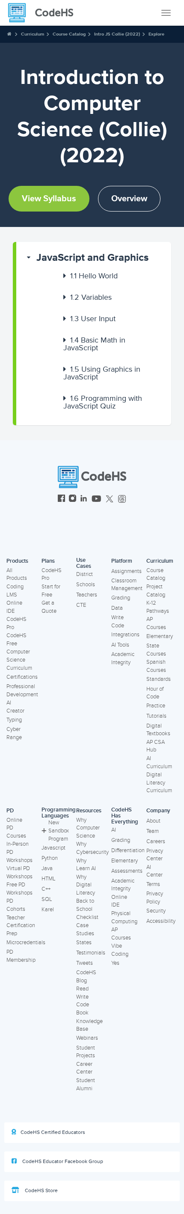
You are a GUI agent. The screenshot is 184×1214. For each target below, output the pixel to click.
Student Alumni (85, 1084)
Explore (156, 34)
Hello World (94, 275)
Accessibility (160, 921)
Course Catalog (69, 34)
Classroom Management (126, 584)
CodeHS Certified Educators (53, 1132)
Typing (14, 719)
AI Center (154, 871)
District (84, 574)
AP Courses (156, 623)
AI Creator (15, 706)
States (84, 942)
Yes (115, 963)
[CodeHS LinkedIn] (83, 499)
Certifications (22, 677)
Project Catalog (155, 590)
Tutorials (156, 716)
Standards (158, 679)
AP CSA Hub (155, 746)
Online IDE (14, 607)
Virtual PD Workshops (19, 872)
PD (10, 811)
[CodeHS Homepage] (44, 13)
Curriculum (32, 34)
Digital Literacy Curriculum (159, 782)
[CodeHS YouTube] (96, 499)
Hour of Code (154, 693)
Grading (120, 597)
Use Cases (83, 563)
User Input (93, 318)
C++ (46, 889)
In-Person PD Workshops (19, 852)
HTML (49, 878)
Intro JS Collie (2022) (117, 34)
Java (47, 868)
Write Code (117, 621)
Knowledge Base (89, 1025)
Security (156, 910)
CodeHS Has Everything (124, 816)
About (153, 820)
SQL (47, 899)
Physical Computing (124, 917)
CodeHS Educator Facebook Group (62, 1161)
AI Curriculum (159, 762)
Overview (129, 199)
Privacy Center (154, 854)
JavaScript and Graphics (92, 257)
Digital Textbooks (158, 729)
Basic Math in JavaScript (94, 343)
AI (113, 829)
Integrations (125, 634)
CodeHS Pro (16, 623)
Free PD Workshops (19, 888)
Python (50, 858)
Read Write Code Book (82, 1000)
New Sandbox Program (58, 830)
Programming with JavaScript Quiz (102, 402)
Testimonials (90, 952)
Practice (155, 705)
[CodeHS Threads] (122, 499)
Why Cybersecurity (92, 848)
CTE (81, 605)
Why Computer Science (88, 828)
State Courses (156, 649)
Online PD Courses (16, 828)
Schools (85, 584)
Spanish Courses (156, 666)
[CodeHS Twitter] (109, 499)
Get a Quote (49, 607)
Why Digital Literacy (85, 885)
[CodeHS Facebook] (61, 499)
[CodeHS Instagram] (72, 499)
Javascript (53, 847)
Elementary (159, 636)
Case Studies (85, 929)
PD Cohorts (15, 905)
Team (152, 831)
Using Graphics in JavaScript (101, 373)
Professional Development (22, 690)
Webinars (87, 1038)
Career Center (84, 1068)
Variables (91, 297)
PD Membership (21, 956)
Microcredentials (25, 942)
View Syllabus (49, 199)
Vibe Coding (119, 950)
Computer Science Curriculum (19, 659)
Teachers (86, 594)
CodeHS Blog (86, 976)
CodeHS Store (41, 1190)
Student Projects (85, 1051)
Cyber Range (14, 733)
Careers (155, 841)
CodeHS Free (16, 639)
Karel (48, 909)
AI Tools (120, 644)
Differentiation (128, 850)
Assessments (126, 871)
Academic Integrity (122, 658)
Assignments (126, 571)
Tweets (84, 963)
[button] (93, 258)
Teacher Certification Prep (20, 925)
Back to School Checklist (87, 909)
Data (117, 608)
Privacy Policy (154, 897)
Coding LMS (15, 590)
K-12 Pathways (157, 607)
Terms (153, 884)
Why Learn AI (86, 864)
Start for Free (51, 590)
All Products (16, 574)
